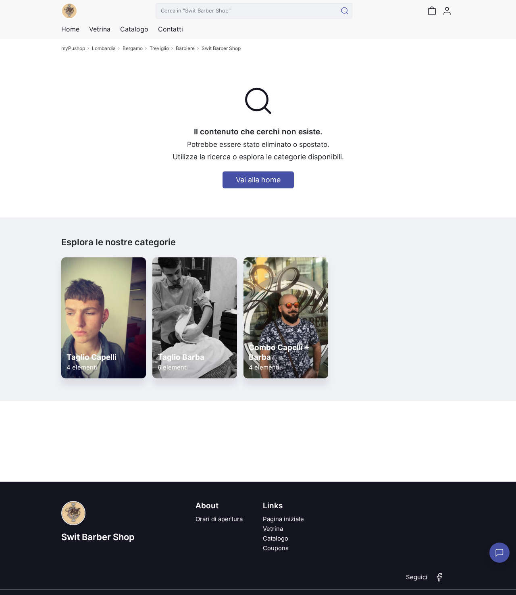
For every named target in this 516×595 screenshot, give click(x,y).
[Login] (447, 11)
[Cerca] (344, 11)
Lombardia (104, 48)
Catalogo (134, 29)
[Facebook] (439, 580)
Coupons (276, 548)
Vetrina (273, 528)
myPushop (73, 48)
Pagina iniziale (283, 519)
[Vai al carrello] (431, 11)
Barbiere (185, 48)
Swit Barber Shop (221, 48)
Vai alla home (258, 179)
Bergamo (133, 48)
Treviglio (159, 48)
